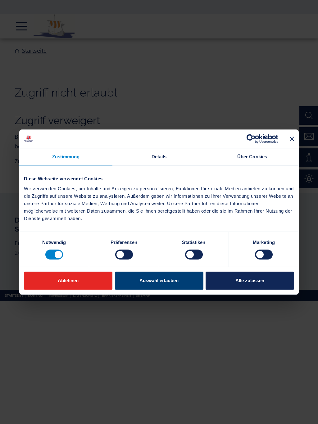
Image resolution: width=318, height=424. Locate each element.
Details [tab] (159, 156)
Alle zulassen (249, 280)
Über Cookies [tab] (252, 156)
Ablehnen (68, 280)
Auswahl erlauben (159, 280)
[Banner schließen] (292, 139)
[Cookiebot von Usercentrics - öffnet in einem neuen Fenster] (251, 138)
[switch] (124, 254)
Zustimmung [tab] (66, 156)
